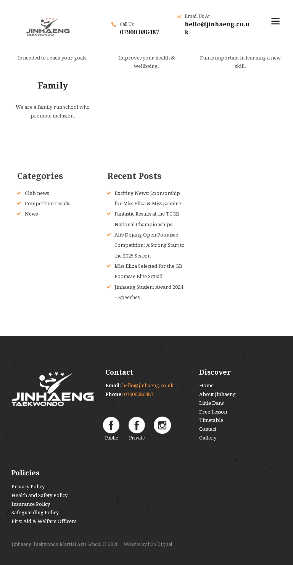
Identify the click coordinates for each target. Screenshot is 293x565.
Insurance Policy (30, 504)
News (31, 214)
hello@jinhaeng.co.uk (148, 385)
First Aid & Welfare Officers (43, 521)
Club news (37, 193)
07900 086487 (139, 32)
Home (206, 385)
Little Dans (211, 403)
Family (53, 85)
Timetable (211, 420)
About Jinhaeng (217, 394)
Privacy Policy (28, 486)
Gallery (207, 438)
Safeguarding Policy (35, 512)
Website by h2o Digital (148, 544)
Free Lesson (213, 412)
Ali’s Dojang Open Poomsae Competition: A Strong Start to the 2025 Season (149, 245)
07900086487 (138, 394)
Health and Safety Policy (39, 495)
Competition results (47, 203)
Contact (207, 429)
